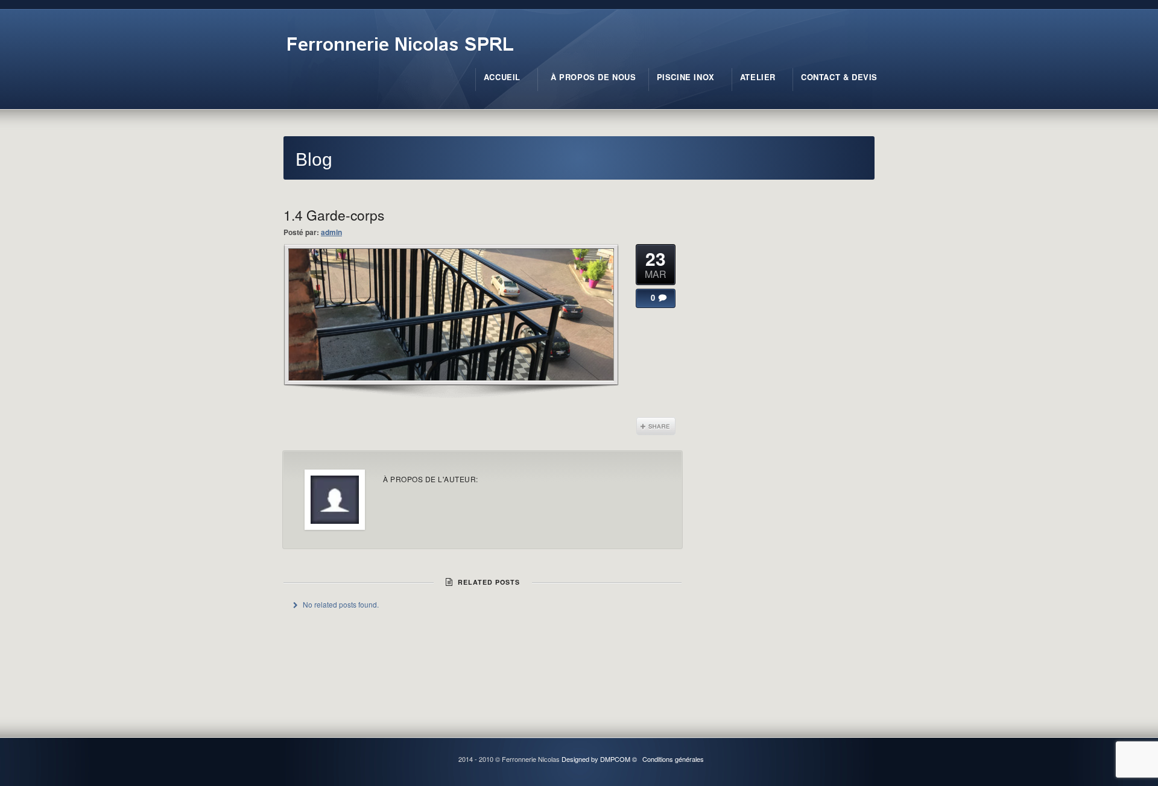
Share (656, 426)
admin (331, 232)
